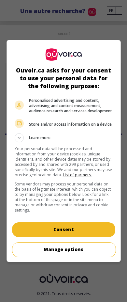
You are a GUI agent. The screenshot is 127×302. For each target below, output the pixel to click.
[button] (64, 137)
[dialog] (64, 151)
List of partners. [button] (77, 175)
